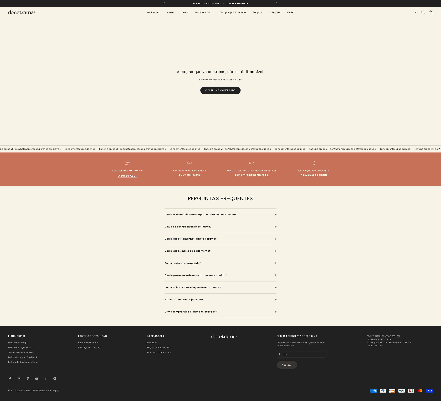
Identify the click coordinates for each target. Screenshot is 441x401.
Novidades (153, 12)
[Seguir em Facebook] (10, 378)
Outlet (290, 12)
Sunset (170, 12)
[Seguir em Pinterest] (28, 378)
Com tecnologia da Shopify (45, 390)
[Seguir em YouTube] (37, 378)
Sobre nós (152, 342)
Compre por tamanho (233, 12)
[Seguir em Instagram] (19, 378)
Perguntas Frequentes (158, 347)
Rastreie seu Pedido (88, 342)
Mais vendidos (204, 12)
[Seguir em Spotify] (55, 378)
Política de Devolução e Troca (23, 362)
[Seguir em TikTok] (46, 378)
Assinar (287, 364)
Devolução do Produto (89, 347)
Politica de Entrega (17, 342)
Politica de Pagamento (19, 347)
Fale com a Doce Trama (159, 352)
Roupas (257, 12)
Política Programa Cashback (22, 357)
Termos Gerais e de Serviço (22, 352)
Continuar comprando (220, 90)
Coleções (274, 12)
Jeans (184, 12)
